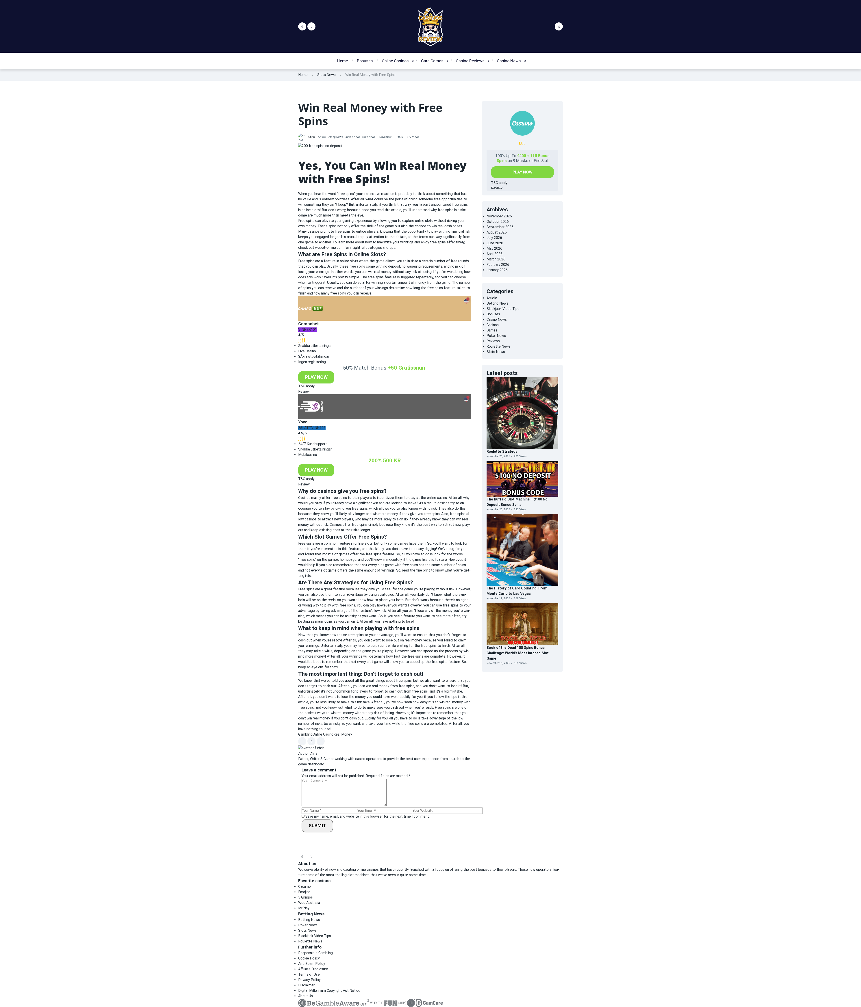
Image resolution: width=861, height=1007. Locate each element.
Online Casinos (395, 60)
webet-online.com (329, 247)
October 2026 (498, 221)
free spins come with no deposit (374, 266)
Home (342, 60)
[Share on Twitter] (311, 741)
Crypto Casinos (398, 78)
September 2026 (500, 227)
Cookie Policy (309, 958)
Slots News (326, 75)
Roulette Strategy (502, 451)
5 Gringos (305, 897)
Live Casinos (395, 107)
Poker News (510, 88)
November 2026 (499, 216)
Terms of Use (309, 974)
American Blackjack (441, 78)
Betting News (335, 137)
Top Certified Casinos (477, 94)
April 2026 (494, 254)
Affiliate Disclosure (313, 969)
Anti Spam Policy (311, 964)
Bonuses (365, 60)
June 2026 (495, 243)
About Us (305, 996)
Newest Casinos (399, 88)
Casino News (509, 60)
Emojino (304, 892)
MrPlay (303, 908)
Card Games (432, 60)
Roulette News (512, 78)
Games (492, 330)
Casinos (493, 325)
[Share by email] (321, 741)
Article (322, 137)
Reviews (493, 341)
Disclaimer (306, 985)
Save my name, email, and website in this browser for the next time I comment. (367, 816)
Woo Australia (309, 903)
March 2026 (496, 259)
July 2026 (494, 238)
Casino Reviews (470, 60)
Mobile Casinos (398, 97)
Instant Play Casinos (477, 103)
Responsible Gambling (315, 953)
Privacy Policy (309, 980)
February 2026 (498, 264)
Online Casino (323, 734)
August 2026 (497, 232)
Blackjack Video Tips (442, 88)
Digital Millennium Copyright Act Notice (329, 990)
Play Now (316, 377)
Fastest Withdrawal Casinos (476, 81)
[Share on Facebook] (302, 741)
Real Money (342, 734)
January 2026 (497, 270)
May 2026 (494, 248)
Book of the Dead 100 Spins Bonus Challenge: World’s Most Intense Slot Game (518, 653)
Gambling (305, 734)
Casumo (304, 886)
